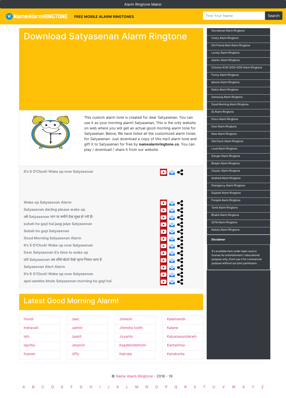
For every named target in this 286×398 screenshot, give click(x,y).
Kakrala (125, 354)
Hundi (29, 319)
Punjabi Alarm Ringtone (225, 200)
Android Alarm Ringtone (226, 178)
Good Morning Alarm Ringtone (230, 104)
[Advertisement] (111, 74)
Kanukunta (176, 354)
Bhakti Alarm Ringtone (225, 215)
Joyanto (126, 336)
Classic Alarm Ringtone (225, 170)
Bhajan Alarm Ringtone (225, 163)
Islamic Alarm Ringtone (225, 60)
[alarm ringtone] (37, 16)
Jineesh (125, 319)
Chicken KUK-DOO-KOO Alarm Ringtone (236, 67)
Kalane (172, 327)
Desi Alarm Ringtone (224, 126)
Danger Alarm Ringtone (225, 156)
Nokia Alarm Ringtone (224, 89)
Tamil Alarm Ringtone (224, 207)
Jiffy (75, 354)
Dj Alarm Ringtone (222, 111)
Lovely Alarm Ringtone (225, 52)
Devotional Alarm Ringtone (228, 30)
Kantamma (176, 345)
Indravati (31, 327)
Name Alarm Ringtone (134, 376)
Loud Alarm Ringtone (224, 148)
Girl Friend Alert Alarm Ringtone (230, 45)
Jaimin (77, 327)
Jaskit (77, 336)
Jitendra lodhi (131, 327)
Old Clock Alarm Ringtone (227, 141)
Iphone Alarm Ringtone (225, 82)
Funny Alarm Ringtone (225, 74)
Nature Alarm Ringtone (225, 229)
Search (274, 15)
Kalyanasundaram (182, 336)
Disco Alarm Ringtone (224, 119)
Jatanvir (78, 345)
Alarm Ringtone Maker (143, 4)
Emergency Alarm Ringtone (228, 185)
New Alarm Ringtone (224, 133)
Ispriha (29, 345)
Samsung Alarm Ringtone (227, 97)
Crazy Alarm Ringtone (225, 38)
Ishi (26, 336)
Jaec (76, 319)
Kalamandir (176, 319)
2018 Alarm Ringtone (224, 222)
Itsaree (29, 354)
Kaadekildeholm (132, 345)
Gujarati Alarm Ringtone (226, 192)
